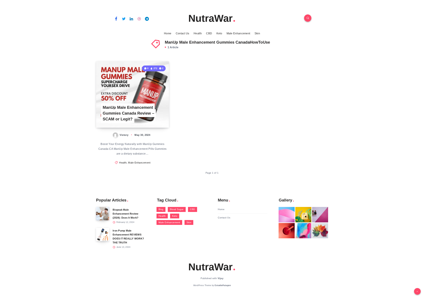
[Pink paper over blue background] (287, 214)
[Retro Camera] (303, 214)
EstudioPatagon (223, 285)
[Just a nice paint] (303, 230)
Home (167, 33)
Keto (219, 33)
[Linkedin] (131, 18)
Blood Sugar (177, 209)
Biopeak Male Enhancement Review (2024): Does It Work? (125, 213)
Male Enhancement (238, 33)
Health (198, 33)
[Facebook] (116, 18)
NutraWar (210, 18)
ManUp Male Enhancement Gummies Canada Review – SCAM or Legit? (128, 113)
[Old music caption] (320, 214)
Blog (161, 209)
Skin (257, 33)
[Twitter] (124, 18)
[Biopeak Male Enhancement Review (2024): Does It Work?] (102, 213)
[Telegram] (147, 18)
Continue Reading (153, 117)
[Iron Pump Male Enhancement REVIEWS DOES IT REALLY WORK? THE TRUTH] (102, 234)
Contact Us (182, 33)
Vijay (221, 278)
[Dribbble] (139, 18)
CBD (209, 33)
